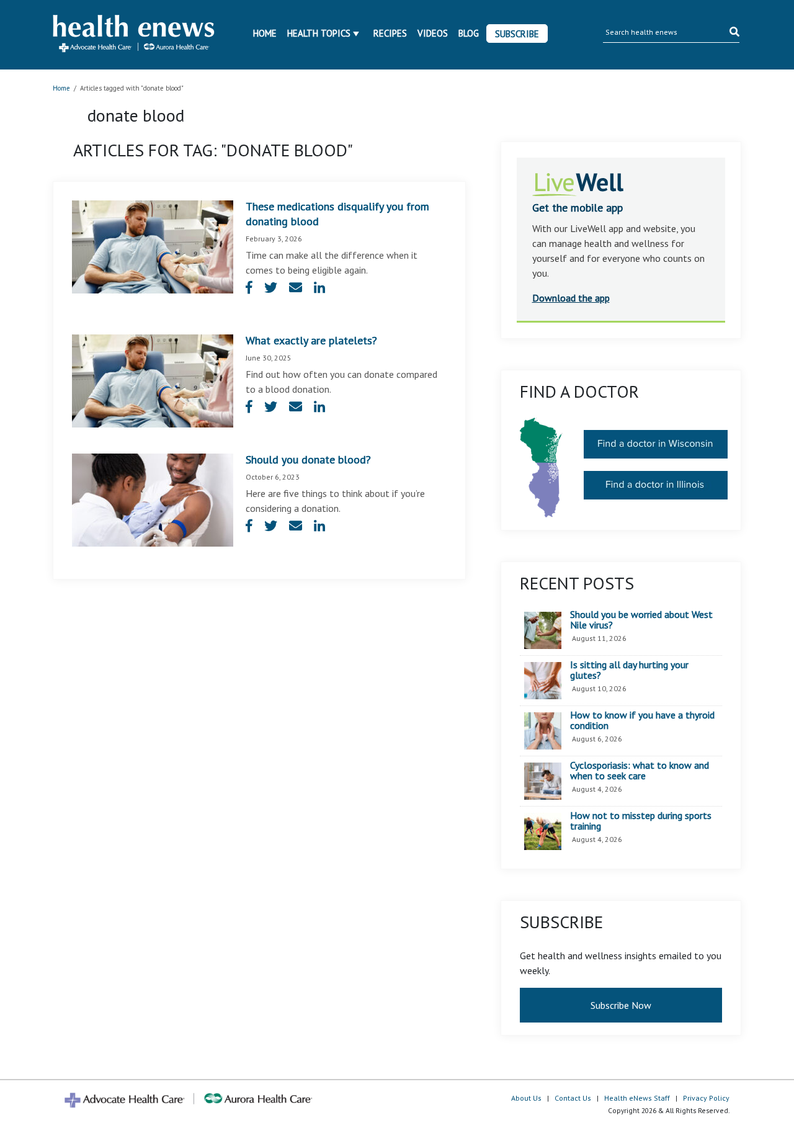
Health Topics (318, 33)
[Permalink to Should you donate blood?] (152, 499)
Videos (432, 33)
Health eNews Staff (637, 1098)
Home (265, 33)
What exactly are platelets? (311, 340)
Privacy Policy (706, 1098)
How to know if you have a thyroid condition (642, 721)
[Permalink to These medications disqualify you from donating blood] (152, 245)
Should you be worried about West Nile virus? (641, 620)
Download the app (571, 298)
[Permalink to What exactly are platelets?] (152, 380)
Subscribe (517, 34)
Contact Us (573, 1098)
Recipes (390, 33)
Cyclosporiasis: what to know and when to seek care (639, 771)
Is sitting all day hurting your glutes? (629, 670)
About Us (526, 1098)
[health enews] (134, 35)
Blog (468, 33)
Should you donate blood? (308, 459)
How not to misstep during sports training (640, 821)
